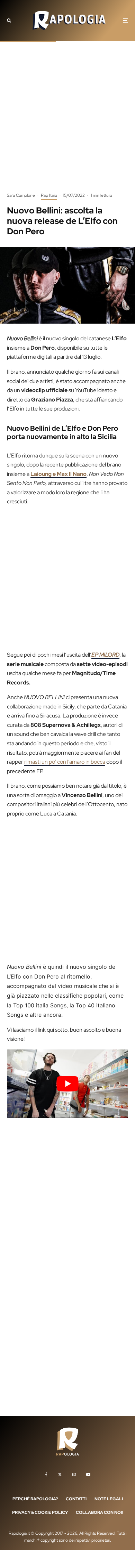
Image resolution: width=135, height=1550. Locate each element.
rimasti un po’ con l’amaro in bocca (64, 761)
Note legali (108, 1498)
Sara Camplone (21, 195)
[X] (60, 1474)
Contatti (76, 1498)
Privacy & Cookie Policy (40, 1512)
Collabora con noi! (99, 1512)
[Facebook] (46, 1474)
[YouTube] (88, 1474)
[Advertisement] (67, 121)
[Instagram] (74, 1474)
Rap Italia (49, 195)
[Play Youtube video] (67, 1083)
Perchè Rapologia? (35, 1498)
